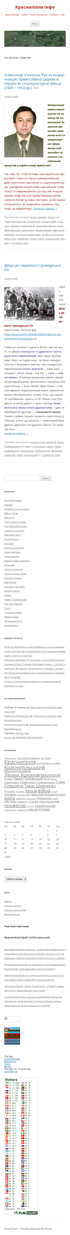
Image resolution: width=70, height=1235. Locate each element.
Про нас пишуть (13, 603)
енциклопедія (55, 794)
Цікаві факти (11, 625)
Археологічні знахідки (16, 509)
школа (33, 809)
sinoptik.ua (11, 1071)
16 (57, 839)
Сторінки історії (13, 612)
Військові (9, 517)
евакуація (37, 794)
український (52, 238)
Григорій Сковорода (28, 758)
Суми (60, 782)
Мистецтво (10, 582)
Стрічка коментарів (15, 910)
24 (5, 847)
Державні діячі (12, 534)
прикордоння (49, 801)
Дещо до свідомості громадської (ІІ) (32, 267)
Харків (31, 790)
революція (58, 230)
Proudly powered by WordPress (36, 1228)
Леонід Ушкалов (13, 569)
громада (10, 794)
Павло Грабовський (15, 599)
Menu (35, 23)
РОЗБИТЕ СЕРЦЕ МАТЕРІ (29, 737)
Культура (9, 565)
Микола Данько (13, 578)
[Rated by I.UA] (12, 1021)
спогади (30, 806)
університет (10, 809)
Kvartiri (8, 737)
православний (43, 230)
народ (49, 446)
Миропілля (50, 775)
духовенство (19, 221)
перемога (22, 801)
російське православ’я (28, 234)
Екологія (9, 543)
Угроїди (9, 791)
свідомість (56, 450)
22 (48, 843)
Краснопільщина (17, 771)
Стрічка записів (12, 905)
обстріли (10, 801)
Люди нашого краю (15, 573)
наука (55, 798)
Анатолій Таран (12, 500)
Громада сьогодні (14, 530)
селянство (22, 238)
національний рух (46, 225)
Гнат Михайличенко (15, 526)
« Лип (7, 856)
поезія (33, 801)
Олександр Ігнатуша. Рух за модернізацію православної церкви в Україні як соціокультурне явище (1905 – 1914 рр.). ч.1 (34, 81)
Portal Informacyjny (14, 724)
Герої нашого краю (15, 522)
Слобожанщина (45, 782)
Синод (32, 238)
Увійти (7, 901)
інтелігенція (33, 221)
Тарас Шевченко (40, 785)
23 (57, 843)
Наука (51, 217)
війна (44, 790)
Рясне (53, 779)
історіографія (48, 221)
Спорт (7, 608)
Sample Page (22, 733)
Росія (46, 778)
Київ (47, 758)
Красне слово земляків (43, 442)
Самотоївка (11, 782)
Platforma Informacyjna (17, 716)
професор (15, 805)
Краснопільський (24, 767)
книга (9, 797)
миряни (14, 225)
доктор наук (24, 794)
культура (31, 798)
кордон (20, 798)
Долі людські (11, 539)
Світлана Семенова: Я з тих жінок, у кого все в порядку (34, 660)
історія (44, 809)
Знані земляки (39, 217)
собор (41, 238)
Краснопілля (20, 762)
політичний (27, 230)
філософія (22, 809)
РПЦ (13, 238)
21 (40, 843)
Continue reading (45, 208)
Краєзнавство (11, 556)
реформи (9, 234)
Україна (20, 791)
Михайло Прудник (14, 586)
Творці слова (11, 616)
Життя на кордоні (14, 547)
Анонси (8, 504)
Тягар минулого (13, 621)
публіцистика (42, 450)
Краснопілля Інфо (35, 7)
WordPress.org (12, 914)
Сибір (20, 455)
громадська (38, 446)
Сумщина (14, 786)
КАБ (42, 758)
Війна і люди (11, 513)
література (44, 798)
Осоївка (8, 778)
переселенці (27, 450)
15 (48, 839)
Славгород (27, 782)
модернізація (27, 225)
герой (54, 791)
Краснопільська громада (48, 763)
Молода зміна (12, 591)
